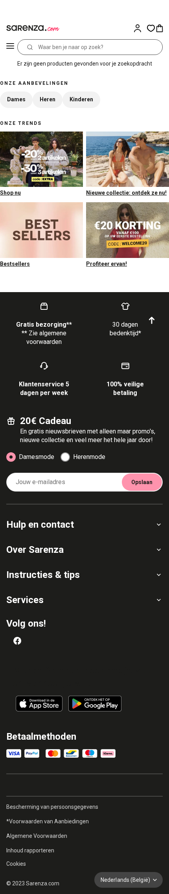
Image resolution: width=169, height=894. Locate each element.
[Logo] (31, 28)
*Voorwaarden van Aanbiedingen (47, 821)
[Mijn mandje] (162, 28)
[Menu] (10, 47)
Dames (16, 99)
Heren (47, 99)
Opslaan (141, 482)
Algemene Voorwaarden (36, 836)
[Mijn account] (140, 28)
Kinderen (81, 99)
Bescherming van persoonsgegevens (52, 807)
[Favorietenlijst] (151, 28)
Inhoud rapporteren (30, 850)
